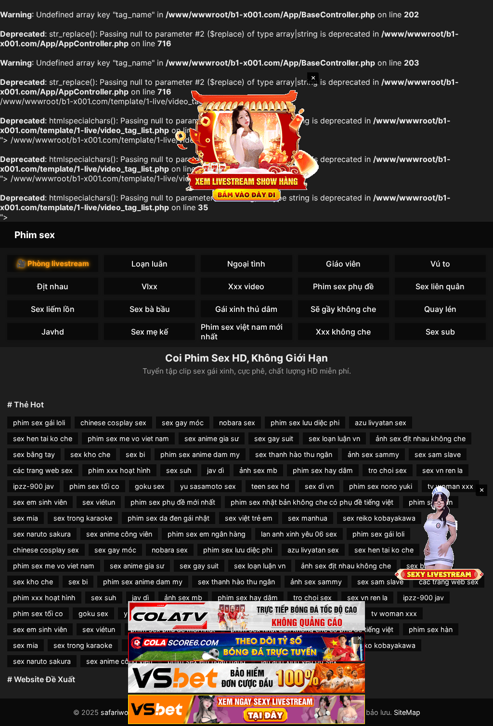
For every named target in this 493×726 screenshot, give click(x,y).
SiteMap (407, 712)
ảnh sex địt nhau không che (421, 438)
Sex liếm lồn (53, 309)
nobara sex (237, 422)
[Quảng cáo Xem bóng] (246, 616)
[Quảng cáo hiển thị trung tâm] (246, 144)
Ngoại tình (246, 264)
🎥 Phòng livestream (53, 263)
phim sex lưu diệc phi (305, 422)
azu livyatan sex (380, 422)
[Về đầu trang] (471, 714)
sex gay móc (183, 422)
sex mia (25, 518)
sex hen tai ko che (42, 438)
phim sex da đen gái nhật (168, 518)
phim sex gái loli (39, 422)
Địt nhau (52, 286)
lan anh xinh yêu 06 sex (299, 534)
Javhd (52, 331)
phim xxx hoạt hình (119, 470)
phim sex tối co (94, 486)
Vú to (440, 264)
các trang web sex (43, 470)
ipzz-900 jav (33, 486)
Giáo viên (343, 264)
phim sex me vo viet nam (128, 438)
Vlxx (149, 286)
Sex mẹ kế (149, 331)
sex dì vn (319, 486)
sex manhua (307, 518)
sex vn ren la (442, 470)
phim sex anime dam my (200, 454)
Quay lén (440, 309)
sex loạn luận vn (334, 438)
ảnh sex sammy (373, 454)
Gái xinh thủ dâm (246, 309)
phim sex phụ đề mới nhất (172, 502)
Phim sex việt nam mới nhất (242, 331)
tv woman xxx (394, 613)
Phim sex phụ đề (343, 286)
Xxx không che (343, 331)
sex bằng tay (34, 454)
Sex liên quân (440, 286)
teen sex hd (270, 486)
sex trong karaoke (82, 518)
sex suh (179, 470)
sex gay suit (273, 438)
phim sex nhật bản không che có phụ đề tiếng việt (312, 502)
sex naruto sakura (42, 534)
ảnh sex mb (258, 470)
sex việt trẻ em (248, 518)
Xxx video (246, 286)
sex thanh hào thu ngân (293, 454)
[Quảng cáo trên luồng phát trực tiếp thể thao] (246, 709)
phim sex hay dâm (323, 470)
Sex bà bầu (150, 309)
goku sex (150, 486)
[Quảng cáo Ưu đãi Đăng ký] (246, 647)
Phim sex (34, 235)
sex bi (135, 454)
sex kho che (90, 454)
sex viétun (98, 502)
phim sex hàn (431, 629)
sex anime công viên (119, 534)
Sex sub (440, 331)
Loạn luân (149, 264)
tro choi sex (387, 470)
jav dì (215, 470)
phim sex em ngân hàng (207, 534)
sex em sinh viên (40, 502)
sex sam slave (438, 454)
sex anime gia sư (211, 438)
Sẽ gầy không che (343, 309)
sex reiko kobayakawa (379, 518)
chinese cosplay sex (113, 422)
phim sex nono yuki (380, 486)
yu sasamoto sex (208, 486)
